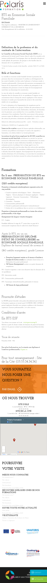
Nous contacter (37, 573)
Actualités (39, 579)
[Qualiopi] (34, 553)
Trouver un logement (8, 520)
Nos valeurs (5, 480)
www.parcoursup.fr (30, 322)
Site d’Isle (23, 405)
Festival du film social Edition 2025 (12, 488)
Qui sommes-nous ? (8, 477)
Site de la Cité (23, 411)
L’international (6, 482)
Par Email (8, 389)
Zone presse (5, 510)
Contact (37, 573)
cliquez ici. (24, 349)
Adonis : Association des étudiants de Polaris (15, 518)
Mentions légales (36, 575)
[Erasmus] (13, 553)
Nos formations (6, 485)
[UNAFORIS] (34, 531)
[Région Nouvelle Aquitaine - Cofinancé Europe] (13, 531)
